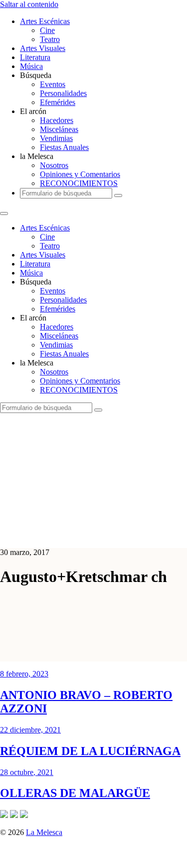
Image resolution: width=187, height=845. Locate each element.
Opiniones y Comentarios (80, 174)
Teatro (50, 39)
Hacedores (56, 120)
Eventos (52, 84)
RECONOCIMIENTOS (79, 183)
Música (31, 66)
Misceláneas (59, 129)
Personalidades (63, 93)
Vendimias (56, 138)
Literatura (35, 57)
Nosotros (54, 165)
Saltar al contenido (29, 4)
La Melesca (44, 832)
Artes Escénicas (45, 21)
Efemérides (57, 102)
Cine (47, 30)
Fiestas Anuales (64, 147)
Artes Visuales (42, 48)
